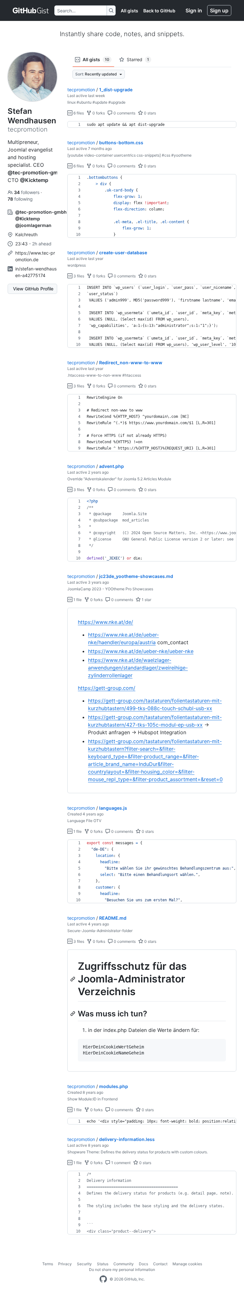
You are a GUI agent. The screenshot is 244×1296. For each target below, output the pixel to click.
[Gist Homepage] (31, 10)
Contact (160, 1263)
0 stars (149, 113)
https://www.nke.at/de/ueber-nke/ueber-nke (140, 651)
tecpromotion (81, 89)
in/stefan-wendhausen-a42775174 (36, 272)
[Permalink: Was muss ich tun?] (73, 1013)
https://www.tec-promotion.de (35, 256)
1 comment (120, 1162)
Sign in (194, 10)
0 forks (98, 113)
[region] (152, 124)
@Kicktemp (34, 180)
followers (27, 192)
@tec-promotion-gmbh (36, 172)
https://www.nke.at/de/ (105, 622)
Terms (47, 1263)
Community (123, 1263)
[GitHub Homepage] (103, 1279)
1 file (77, 599)
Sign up (219, 10)
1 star (146, 599)
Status (102, 1263)
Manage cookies (187, 1263)
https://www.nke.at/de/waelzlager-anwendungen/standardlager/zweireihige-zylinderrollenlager (138, 667)
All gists (129, 10)
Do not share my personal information (122, 1269)
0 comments (123, 113)
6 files (78, 113)
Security (84, 1263)
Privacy (65, 1263)
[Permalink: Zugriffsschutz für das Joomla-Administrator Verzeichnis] (73, 979)
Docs (143, 1263)
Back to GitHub (159, 10)
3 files (78, 276)
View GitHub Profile (33, 288)
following (20, 199)
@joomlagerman (33, 225)
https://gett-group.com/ (106, 688)
